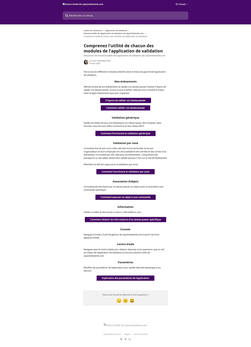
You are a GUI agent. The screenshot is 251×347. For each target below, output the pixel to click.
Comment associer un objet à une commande (125, 197)
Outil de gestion (141, 334)
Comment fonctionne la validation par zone (125, 171)
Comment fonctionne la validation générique (125, 133)
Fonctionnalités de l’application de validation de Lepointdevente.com (114, 33)
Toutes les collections (93, 30)
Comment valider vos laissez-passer (125, 107)
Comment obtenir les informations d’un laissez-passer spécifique (125, 219)
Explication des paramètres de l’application (125, 278)
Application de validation (116, 30)
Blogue (127, 334)
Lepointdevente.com (112, 334)
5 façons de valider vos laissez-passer (125, 100)
